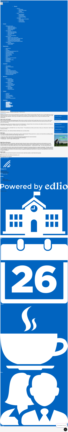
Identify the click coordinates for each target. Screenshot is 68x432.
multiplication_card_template (7, 156)
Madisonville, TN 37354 (4, 172)
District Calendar (5, 179)
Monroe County (8, 36)
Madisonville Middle (11, 28)
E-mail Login (8, 102)
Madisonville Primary (11, 26)
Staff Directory (21, 12)
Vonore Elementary (11, 43)
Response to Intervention (14, 112)
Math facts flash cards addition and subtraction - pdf (10, 154)
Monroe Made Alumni (22, 10)
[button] (16, 6)
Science (7, 68)
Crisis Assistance (10, 81)
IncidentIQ (7, 104)
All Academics (8, 65)
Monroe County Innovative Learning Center (15, 38)
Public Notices (21, 19)
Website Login (8, 105)
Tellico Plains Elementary (12, 31)
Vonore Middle (10, 44)
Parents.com (3, 138)
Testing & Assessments (9, 66)
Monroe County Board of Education (14, 39)
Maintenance (8, 55)
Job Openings (8, 97)
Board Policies (21, 15)
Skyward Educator (9, 103)
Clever (4, 178)
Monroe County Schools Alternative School (15, 41)
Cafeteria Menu (21, 20)
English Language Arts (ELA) (11, 70)
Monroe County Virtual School (13, 37)
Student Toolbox (10, 79)
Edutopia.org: (3, 137)
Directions (7, 94)
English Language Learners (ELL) (11, 71)
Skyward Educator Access (7, 180)
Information (19, 17)
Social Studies (8, 69)
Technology (8, 60)
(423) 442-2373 (5, 173)
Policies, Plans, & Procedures (24, 18)
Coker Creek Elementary (12, 35)
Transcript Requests (9, 95)
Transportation (8, 61)
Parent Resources (9, 82)
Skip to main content (3, 0)
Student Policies (10, 80)
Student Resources (9, 78)
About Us (18, 8)
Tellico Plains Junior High (12, 32)
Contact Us (8, 93)
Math (6, 67)
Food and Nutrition (9, 54)
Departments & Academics (4, 112)
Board (18, 13)
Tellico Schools (8, 30)
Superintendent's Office (10, 59)
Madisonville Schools (9, 25)
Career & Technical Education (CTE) (12, 51)
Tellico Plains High (11, 33)
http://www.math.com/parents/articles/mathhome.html (9, 120)
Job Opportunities (22, 21)
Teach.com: (3, 136)
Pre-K (7, 56)
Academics (7, 50)
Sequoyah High (10, 29)
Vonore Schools (8, 42)
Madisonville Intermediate (12, 27)
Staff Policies (10, 88)
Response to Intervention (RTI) (11, 57)
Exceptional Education (9, 52)
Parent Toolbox (10, 83)
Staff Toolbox (10, 87)
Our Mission (21, 9)
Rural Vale (9, 34)
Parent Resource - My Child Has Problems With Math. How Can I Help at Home (15, 130)
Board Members (21, 14)
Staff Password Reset (9, 106)
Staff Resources (8, 86)
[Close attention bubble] (66, 422)
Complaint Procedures (9, 96)
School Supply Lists (11, 84)
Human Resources (11, 89)
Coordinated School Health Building (14, 40)
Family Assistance (11, 85)
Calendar (20, 11)
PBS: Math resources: (4, 124)
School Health (8, 58)
